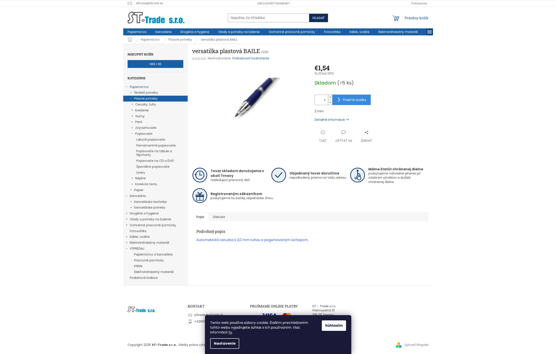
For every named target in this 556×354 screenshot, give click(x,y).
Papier (139, 190)
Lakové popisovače (150, 139)
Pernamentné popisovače (156, 145)
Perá (138, 122)
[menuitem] (137, 31)
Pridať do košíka (354, 100)
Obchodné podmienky (273, 3)
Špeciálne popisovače (153, 166)
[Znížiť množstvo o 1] (330, 102)
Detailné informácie (330, 119)
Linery (140, 172)
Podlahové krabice (144, 278)
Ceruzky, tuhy (145, 104)
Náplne (140, 178)
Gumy (140, 116)
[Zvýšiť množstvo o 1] (330, 97)
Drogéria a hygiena (144, 213)
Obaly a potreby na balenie (150, 219)
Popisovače (143, 133)
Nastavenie (225, 343)
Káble (138, 266)
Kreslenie (142, 110)
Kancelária (138, 196)
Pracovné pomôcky (149, 260)
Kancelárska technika (150, 202)
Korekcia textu (146, 184)
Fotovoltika (138, 231)
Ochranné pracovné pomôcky (153, 225)
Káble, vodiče (140, 237)
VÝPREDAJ (137, 248)
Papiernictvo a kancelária (153, 254)
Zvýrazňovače (145, 128)
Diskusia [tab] (219, 217)
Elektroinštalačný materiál (149, 242)
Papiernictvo (139, 87)
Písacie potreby (146, 98)
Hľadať (318, 18)
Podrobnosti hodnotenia (250, 58)
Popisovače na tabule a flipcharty (154, 153)
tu (230, 332)
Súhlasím (334, 325)
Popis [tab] (200, 217)
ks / (155, 64)
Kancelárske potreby (149, 207)
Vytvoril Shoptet (416, 345)
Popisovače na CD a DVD (155, 161)
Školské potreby (146, 92)
